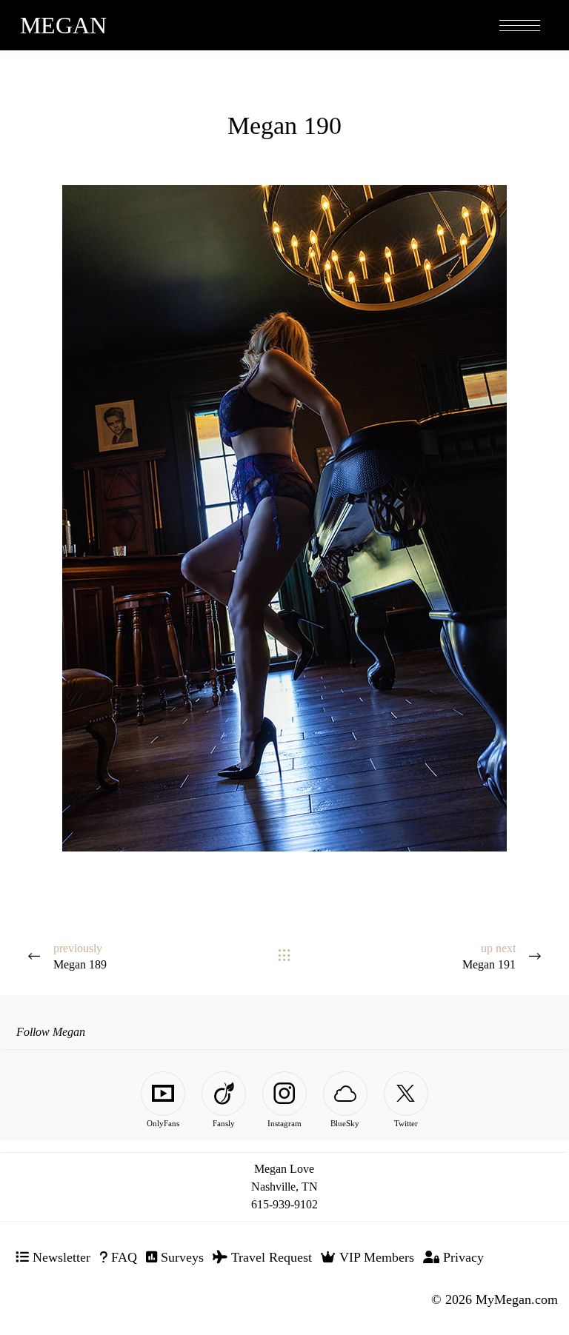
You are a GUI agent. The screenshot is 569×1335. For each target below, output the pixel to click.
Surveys (180, 1257)
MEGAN (63, 25)
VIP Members (375, 1257)
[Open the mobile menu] (519, 26)
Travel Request (269, 1257)
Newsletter (59, 1257)
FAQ (122, 1257)
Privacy (461, 1257)
